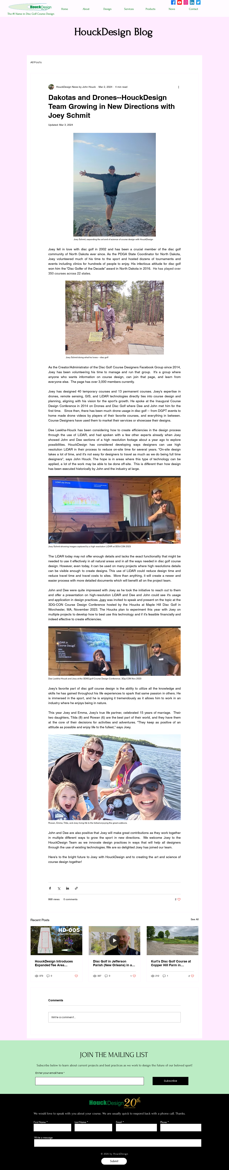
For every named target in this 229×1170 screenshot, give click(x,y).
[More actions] (178, 87)
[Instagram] (186, 2)
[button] (86, 9)
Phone (163, 1122)
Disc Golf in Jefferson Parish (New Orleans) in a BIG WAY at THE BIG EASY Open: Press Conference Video (113, 963)
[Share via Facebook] (50, 888)
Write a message (43, 1137)
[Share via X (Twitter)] (58, 888)
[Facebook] (173, 2)
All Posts (36, 62)
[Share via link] (76, 888)
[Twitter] (198, 2)
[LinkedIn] (192, 2)
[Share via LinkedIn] (67, 888)
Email (119, 1122)
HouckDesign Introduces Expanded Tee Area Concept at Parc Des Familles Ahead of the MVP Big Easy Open (55, 963)
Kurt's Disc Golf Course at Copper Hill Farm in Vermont (171, 963)
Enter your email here (49, 1073)
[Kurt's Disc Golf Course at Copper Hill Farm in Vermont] (172, 940)
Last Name (80, 1122)
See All (195, 919)
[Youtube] (179, 2)
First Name (40, 1122)
